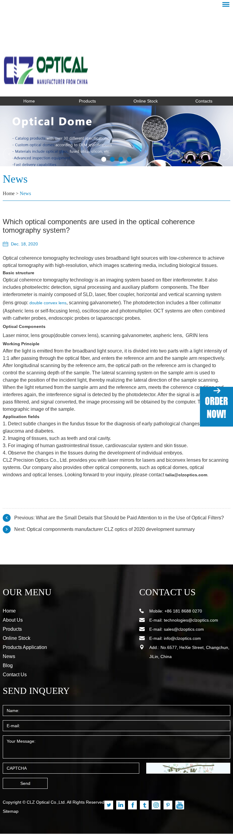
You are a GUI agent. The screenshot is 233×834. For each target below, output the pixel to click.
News (25, 193)
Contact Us (15, 674)
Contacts (203, 101)
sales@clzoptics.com (184, 629)
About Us (13, 620)
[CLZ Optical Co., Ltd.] (116, 50)
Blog (8, 665)
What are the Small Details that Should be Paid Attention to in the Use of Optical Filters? (130, 517)
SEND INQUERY (36, 691)
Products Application (25, 647)
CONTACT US (167, 592)
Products (87, 101)
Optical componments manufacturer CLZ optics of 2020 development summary (111, 529)
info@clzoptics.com (182, 638)
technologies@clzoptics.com (191, 620)
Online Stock (145, 101)
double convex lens (47, 302)
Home (29, 101)
